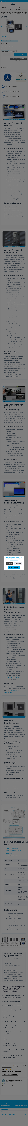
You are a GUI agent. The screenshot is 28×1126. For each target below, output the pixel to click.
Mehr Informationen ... (14, 560)
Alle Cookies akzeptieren (14, 567)
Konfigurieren (9, 563)
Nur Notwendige (18, 563)
